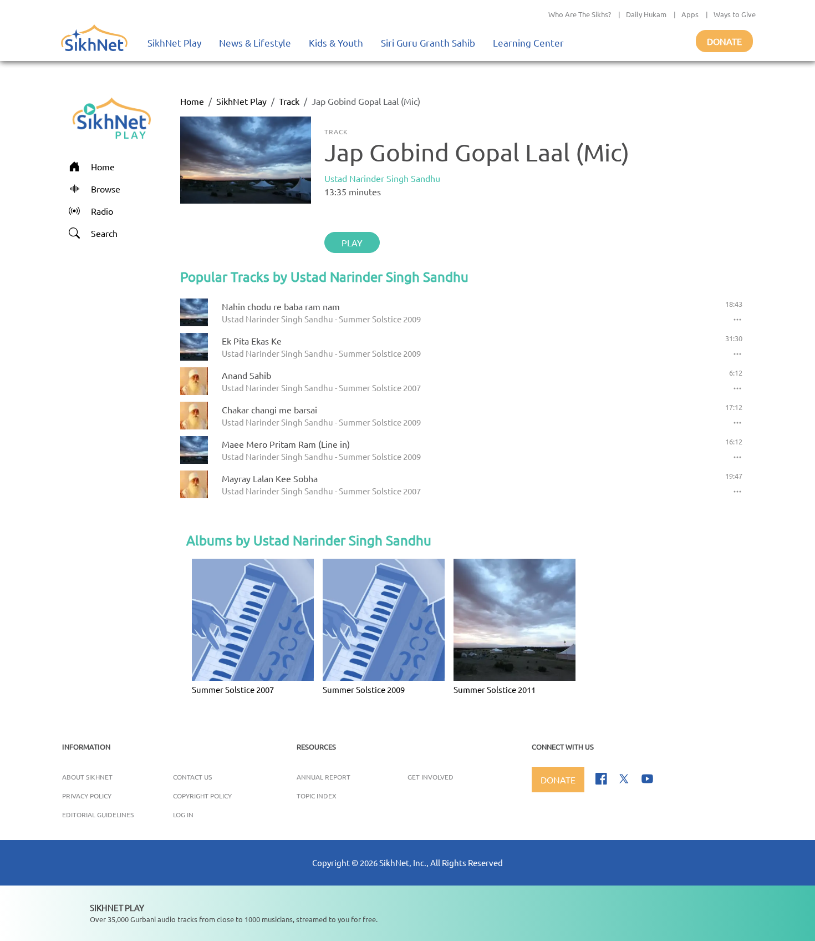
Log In (183, 814)
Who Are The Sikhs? (579, 14)
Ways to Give (735, 14)
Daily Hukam (646, 14)
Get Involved (430, 776)
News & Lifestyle (255, 42)
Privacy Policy (86, 795)
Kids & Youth (336, 42)
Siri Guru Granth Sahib (428, 42)
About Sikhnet (87, 776)
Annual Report (323, 776)
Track (289, 101)
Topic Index (317, 795)
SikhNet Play (174, 42)
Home (192, 101)
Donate (724, 41)
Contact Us (192, 776)
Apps (690, 14)
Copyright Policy (202, 795)
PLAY (352, 242)
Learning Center (528, 42)
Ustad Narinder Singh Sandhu (382, 178)
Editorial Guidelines (98, 814)
